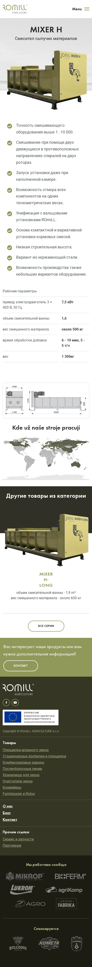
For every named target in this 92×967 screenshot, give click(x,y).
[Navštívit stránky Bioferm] (70, 876)
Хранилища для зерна (21, 775)
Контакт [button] (21, 665)
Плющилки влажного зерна (26, 750)
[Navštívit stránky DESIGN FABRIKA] (66, 903)
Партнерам (12, 845)
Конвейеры (12, 787)
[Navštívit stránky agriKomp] (64, 889)
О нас (8, 806)
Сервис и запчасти (18, 839)
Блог (7, 813)
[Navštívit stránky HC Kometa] (48, 943)
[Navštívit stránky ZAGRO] (30, 903)
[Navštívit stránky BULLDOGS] (18, 943)
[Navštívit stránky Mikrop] (25, 876)
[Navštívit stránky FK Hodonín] (77, 944)
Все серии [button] (46, 626)
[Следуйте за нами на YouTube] (15, 702)
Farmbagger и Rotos (19, 794)
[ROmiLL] (15, 9)
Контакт (10, 820)
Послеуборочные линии (22, 769)
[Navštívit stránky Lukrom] (22, 890)
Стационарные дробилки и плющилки (34, 756)
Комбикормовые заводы (23, 762)
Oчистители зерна (18, 781)
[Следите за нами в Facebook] (6, 702)
